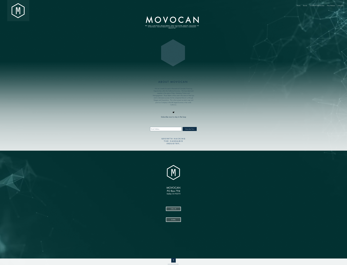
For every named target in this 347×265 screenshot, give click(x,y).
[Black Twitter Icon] (173, 112)
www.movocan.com (173, 264)
